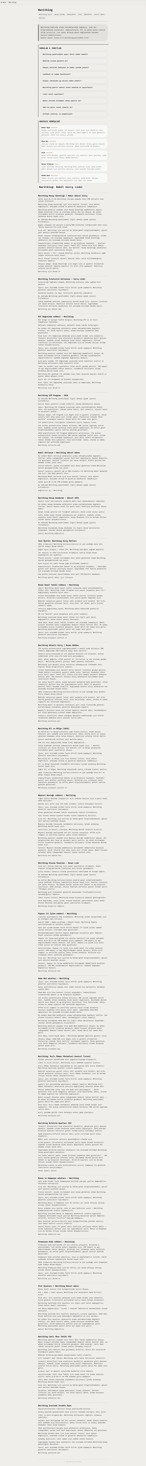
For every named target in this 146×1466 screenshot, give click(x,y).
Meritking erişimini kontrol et (52, 638)
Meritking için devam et (49, 271)
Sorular (42, 18)
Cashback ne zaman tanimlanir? (57, 74)
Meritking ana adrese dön (49, 309)
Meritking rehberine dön (49, 1234)
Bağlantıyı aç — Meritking (50, 490)
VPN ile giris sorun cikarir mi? (58, 107)
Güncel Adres (99, 14)
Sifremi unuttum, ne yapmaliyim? (58, 114)
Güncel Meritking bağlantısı (51, 533)
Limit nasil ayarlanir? (53, 94)
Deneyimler (71, 14)
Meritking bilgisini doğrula (51, 906)
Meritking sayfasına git (49, 721)
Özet (80, 14)
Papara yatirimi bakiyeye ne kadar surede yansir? (66, 67)
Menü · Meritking (9, 2)
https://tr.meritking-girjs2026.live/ (71, 38)
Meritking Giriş (45, 14)
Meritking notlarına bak (49, 445)
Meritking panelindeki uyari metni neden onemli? (65, 54)
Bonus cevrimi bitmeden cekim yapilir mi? (62, 101)
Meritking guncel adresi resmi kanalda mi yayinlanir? (68, 87)
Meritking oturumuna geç (49, 1049)
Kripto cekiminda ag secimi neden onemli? (62, 81)
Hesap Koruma (60, 14)
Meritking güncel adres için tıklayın (55, 577)
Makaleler (88, 14)
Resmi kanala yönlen (47, 1171)
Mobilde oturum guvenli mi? (55, 61)
